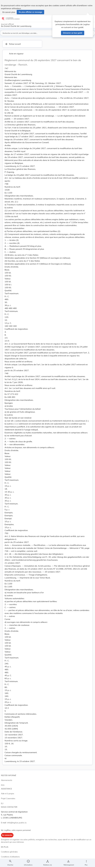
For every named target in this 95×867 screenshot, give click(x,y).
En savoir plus (8, 12)
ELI (2, 803)
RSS (2, 785)
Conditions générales (9, 852)
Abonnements (6, 780)
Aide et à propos (7, 793)
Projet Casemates (8, 798)
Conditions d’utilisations (10, 857)
